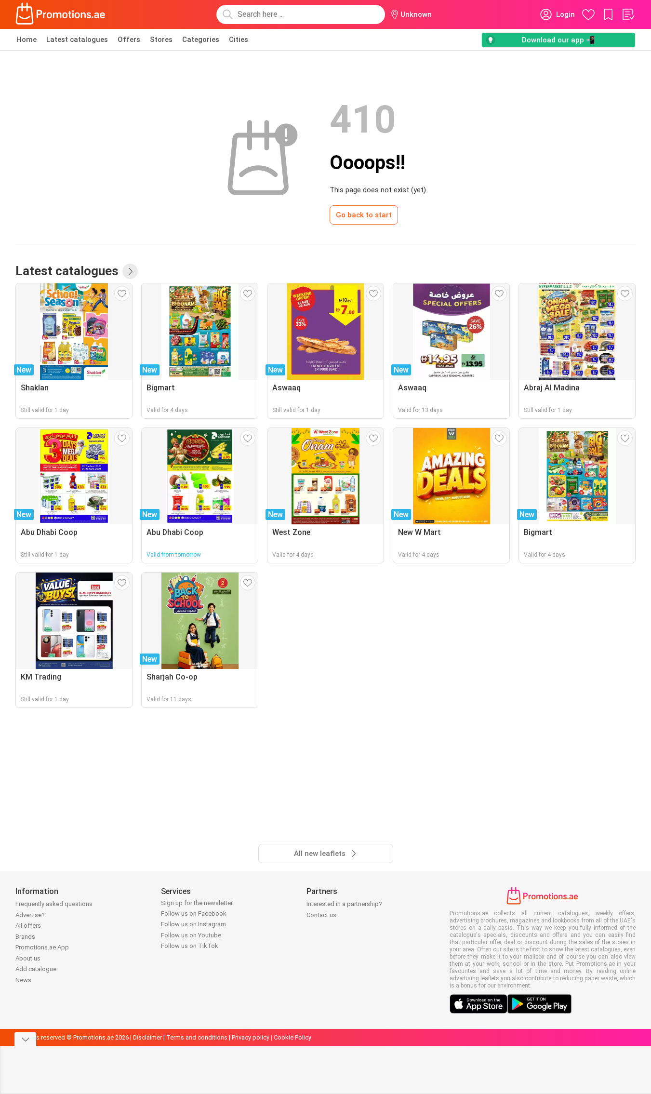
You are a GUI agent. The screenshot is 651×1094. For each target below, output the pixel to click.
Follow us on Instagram (193, 924)
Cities (238, 39)
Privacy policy (250, 1037)
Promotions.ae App (42, 947)
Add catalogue (35, 969)
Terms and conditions (196, 1037)
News (23, 980)
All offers (28, 925)
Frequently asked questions (54, 903)
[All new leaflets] (130, 271)
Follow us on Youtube (191, 935)
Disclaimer (147, 1037)
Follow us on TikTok (189, 945)
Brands (25, 936)
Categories (200, 39)
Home (26, 39)
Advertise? (30, 915)
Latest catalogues (77, 39)
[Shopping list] (628, 14)
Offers (129, 39)
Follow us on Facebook (193, 913)
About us (27, 958)
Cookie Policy (292, 1037)
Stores (161, 39)
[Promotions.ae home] (60, 14)
